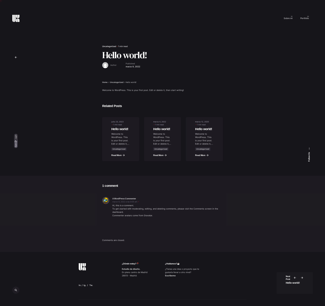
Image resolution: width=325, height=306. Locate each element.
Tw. (91, 285)
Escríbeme (170, 275)
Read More (116, 155)
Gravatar (148, 215)
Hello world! (293, 282)
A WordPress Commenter (124, 198)
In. (80, 285)
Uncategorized (109, 46)
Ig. (85, 285)
